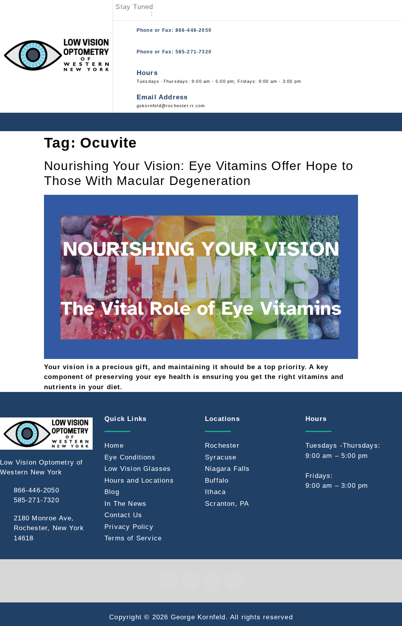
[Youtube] (197, 10)
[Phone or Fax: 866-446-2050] (124, 31)
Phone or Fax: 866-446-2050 (174, 30)
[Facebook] (161, 10)
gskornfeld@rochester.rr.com (171, 105)
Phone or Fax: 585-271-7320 (174, 52)
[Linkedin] (190, 581)
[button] (393, 122)
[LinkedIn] (179, 10)
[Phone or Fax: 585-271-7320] (124, 53)
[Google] (215, 10)
